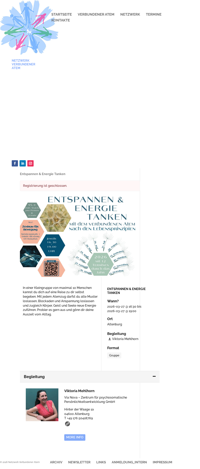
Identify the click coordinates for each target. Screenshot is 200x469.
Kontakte (60, 20)
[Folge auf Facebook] (15, 163)
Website (67, 423)
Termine (154, 14)
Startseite (61, 14)
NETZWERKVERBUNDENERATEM (23, 64)
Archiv (56, 462)
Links (101, 462)
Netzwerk (130, 14)
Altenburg (114, 324)
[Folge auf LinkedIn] (23, 163)
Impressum (162, 462)
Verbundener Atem (96, 14)
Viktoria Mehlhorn (125, 339)
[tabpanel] (90, 236)
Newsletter (79, 462)
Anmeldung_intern (129, 462)
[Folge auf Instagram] (30, 163)
